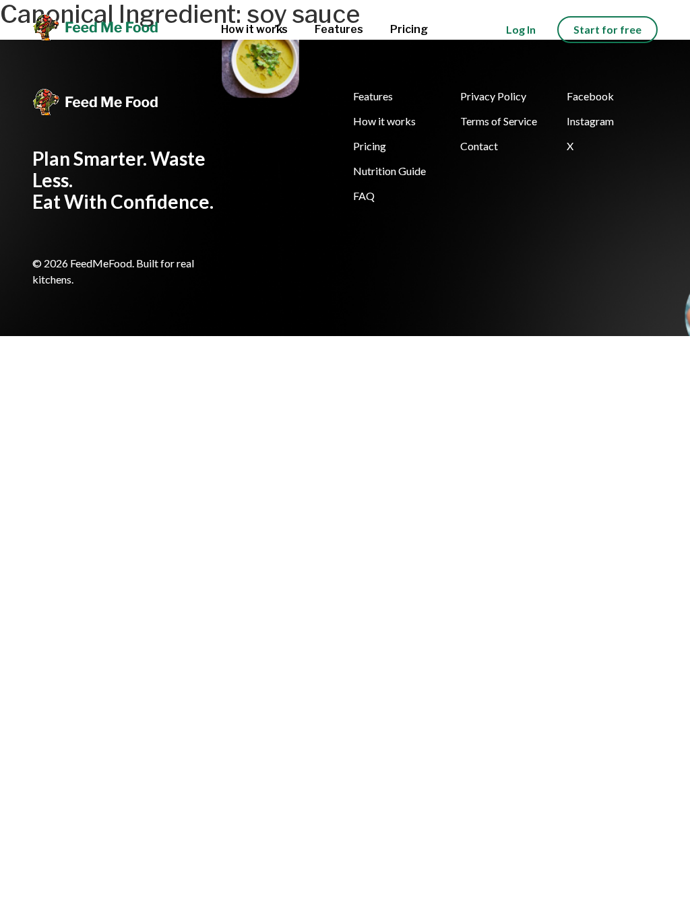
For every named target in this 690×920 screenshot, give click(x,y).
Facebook (590, 96)
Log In (521, 29)
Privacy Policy (493, 96)
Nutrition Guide (389, 170)
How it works (254, 29)
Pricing (409, 29)
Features (339, 29)
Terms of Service (498, 120)
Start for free (607, 29)
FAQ (364, 195)
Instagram (590, 120)
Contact (479, 145)
